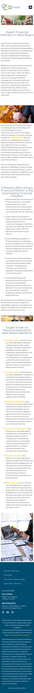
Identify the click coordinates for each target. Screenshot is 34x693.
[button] (30, 7)
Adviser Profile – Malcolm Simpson (14, 579)
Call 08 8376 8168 (8, 591)
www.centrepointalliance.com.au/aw (19, 635)
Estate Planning (12, 483)
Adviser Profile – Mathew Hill (12, 583)
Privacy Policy (8, 575)
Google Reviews (16, 138)
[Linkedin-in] (8, 612)
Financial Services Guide (11, 571)
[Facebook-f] (3, 612)
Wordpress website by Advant (17, 688)
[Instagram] (12, 612)
